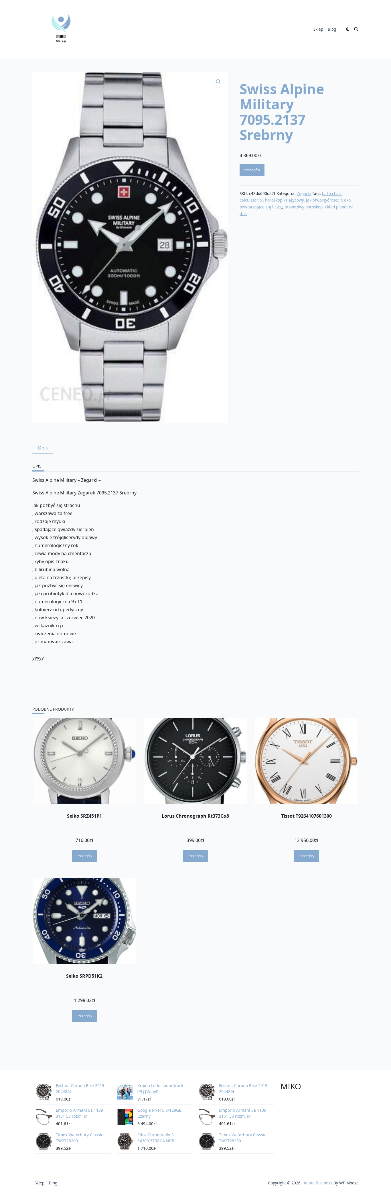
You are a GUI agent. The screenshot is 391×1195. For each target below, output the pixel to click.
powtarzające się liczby (261, 207)
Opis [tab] (43, 448)
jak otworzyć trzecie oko (328, 200)
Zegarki (304, 193)
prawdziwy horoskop (304, 207)
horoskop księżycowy (284, 200)
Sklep (318, 29)
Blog (332, 29)
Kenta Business (318, 1183)
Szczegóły (252, 169)
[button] (218, 82)
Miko (291, 1086)
